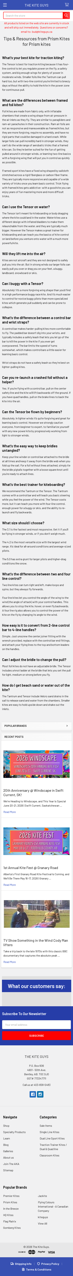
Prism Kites (10, 1202)
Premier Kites (11, 1195)
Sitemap (8, 1170)
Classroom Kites (49, 1155)
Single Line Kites (49, 1132)
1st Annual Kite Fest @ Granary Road (30, 867)
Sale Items (46, 1125)
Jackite (42, 1195)
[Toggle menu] (5, 5)
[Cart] (67, 5)
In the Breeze (11, 1208)
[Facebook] (33, 1094)
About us (8, 1157)
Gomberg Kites (12, 1227)
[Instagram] (40, 1094)
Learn (6, 1138)
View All (42, 1223)
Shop (6, 1125)
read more (9, 811)
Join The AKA (11, 1163)
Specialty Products (14, 1132)
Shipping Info (23, 1263)
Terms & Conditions (38, 1269)
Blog (6, 1144)
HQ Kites (8, 1215)
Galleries (8, 1151)
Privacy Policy (50, 1263)
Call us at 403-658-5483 (36, 1084)
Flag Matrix (9, 1221)
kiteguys (43, 1217)
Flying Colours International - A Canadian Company (53, 1206)
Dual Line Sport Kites (52, 1138)
